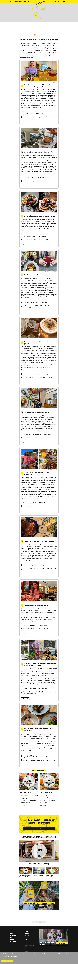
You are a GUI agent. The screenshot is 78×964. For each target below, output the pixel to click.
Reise (26, 939)
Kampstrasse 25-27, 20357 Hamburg (37, 302)
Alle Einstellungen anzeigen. (6, 958)
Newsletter (27, 943)
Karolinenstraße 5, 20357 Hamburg (41, 434)
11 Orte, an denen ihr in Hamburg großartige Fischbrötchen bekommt (50, 877)
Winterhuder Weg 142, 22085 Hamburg (38, 503)
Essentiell (5, 956)
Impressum (27, 951)
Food (11, 931)
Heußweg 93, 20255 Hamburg (36, 565)
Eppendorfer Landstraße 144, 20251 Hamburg (36, 757)
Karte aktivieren (39, 12)
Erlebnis (12, 939)
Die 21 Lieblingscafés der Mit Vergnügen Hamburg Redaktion (25, 876)
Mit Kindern (13, 942)
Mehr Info (25, 121)
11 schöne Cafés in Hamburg (39, 863)
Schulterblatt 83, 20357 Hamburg (38, 688)
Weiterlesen (23, 805)
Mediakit (26, 949)
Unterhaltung (13, 935)
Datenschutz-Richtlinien (5, 954)
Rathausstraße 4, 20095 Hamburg (38, 374)
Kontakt (26, 948)
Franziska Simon (41, 35)
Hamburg (27, 933)
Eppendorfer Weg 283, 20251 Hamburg (34, 113)
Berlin (26, 931)
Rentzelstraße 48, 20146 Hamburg (41, 177)
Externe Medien (13, 956)
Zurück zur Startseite (39, 922)
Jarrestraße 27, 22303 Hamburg (38, 625)
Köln (26, 937)
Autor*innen (27, 942)
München (27, 935)
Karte (11, 944)
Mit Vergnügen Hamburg (39, 3)
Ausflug (12, 933)
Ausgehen (12, 937)
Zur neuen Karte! (39, 829)
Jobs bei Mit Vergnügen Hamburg (29, 946)
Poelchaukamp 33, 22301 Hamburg (36, 236)
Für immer (62, 943)
